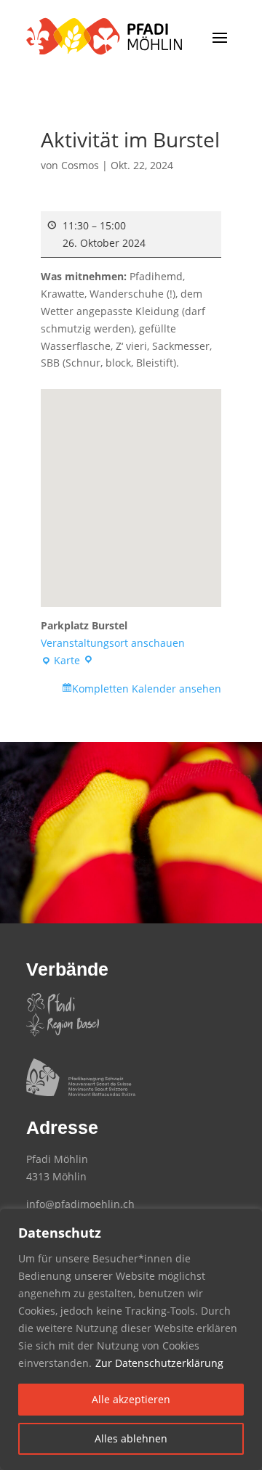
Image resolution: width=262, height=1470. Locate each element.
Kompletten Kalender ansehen (146, 688)
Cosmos (80, 165)
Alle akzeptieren (131, 1399)
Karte (63, 661)
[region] (131, 1339)
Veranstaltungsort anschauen (113, 643)
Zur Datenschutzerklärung (159, 1363)
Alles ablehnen (131, 1438)
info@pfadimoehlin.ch (80, 1204)
